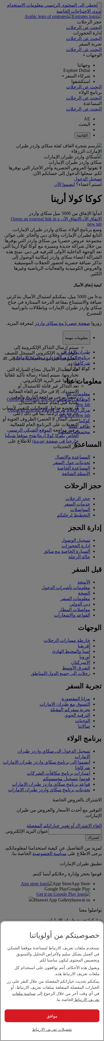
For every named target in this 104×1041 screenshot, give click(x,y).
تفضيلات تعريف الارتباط (52, 1029)
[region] (52, 981)
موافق (52, 1016)
